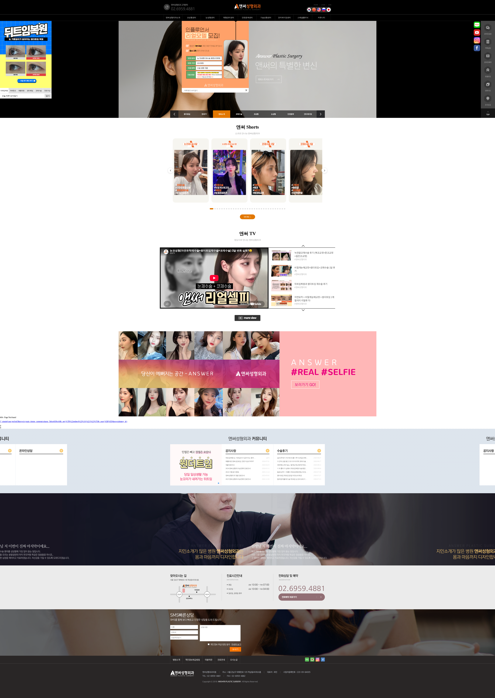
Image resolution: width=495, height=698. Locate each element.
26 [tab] (270, 208)
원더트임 (187, 114)
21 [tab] (259, 208)
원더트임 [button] (30, 91)
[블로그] (477, 25)
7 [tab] (226, 208)
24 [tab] (266, 208)
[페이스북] (477, 48)
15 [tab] (245, 208)
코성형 (256, 114)
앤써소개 (221, 114)
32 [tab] (284, 208)
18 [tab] (252, 208)
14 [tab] (243, 208)
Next (303, 310)
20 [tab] (256, 208)
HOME (316, 5)
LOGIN (323, 5)
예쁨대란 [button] (21, 91)
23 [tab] (263, 208)
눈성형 (273, 114)
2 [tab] (215, 208)
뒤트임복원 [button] (4, 91)
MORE (247, 217)
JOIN (329, 5)
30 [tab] (280, 208)
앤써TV (204, 114)
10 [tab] (233, 208)
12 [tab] (238, 208)
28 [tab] (275, 208)
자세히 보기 (236, 644)
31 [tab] (282, 208)
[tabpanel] (191, 170)
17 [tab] (249, 208)
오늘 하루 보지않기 (10, 96)
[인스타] (477, 40)
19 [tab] (254, 208)
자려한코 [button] (13, 91)
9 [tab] (231, 208)
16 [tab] (247, 208)
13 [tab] (240, 208)
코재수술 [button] (39, 91)
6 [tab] (224, 208)
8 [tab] (229, 208)
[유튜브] (477, 32)
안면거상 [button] (47, 91)
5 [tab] (222, 208)
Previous (303, 246)
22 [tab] (261, 208)
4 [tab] (219, 208)
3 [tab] (217, 208)
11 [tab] (236, 208)
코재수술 (239, 114)
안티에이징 (308, 114)
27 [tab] (273, 208)
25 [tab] (268, 208)
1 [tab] (211, 208)
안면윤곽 (290, 114)
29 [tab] (277, 208)
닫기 (48, 96)
